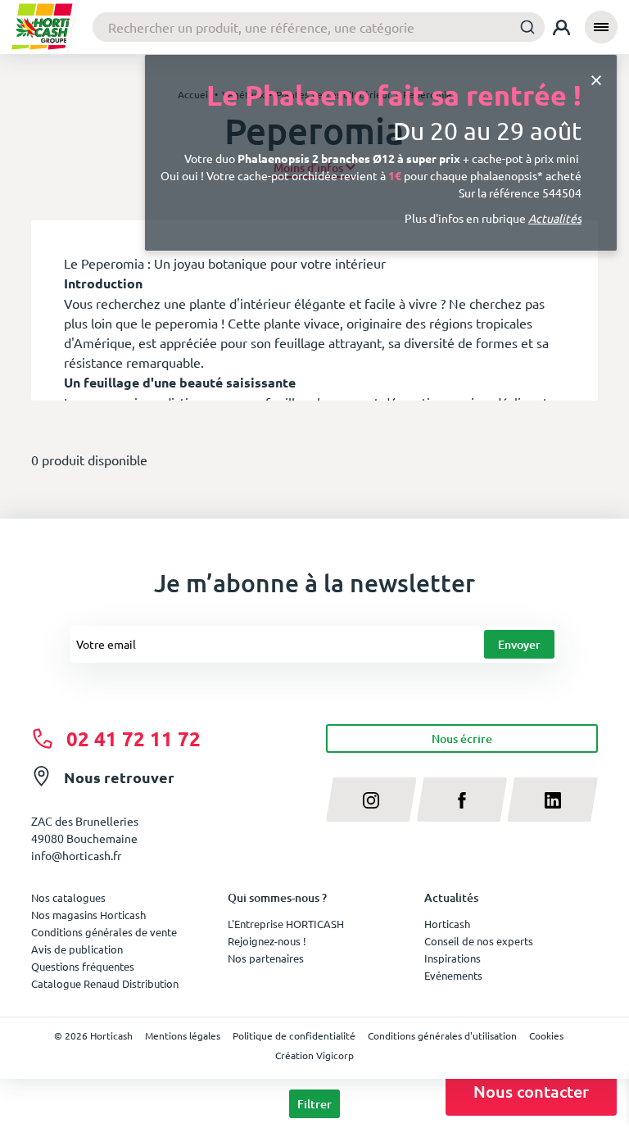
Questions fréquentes (82, 966)
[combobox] (319, 27)
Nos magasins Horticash (88, 915)
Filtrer (314, 1104)
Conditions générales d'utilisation (442, 1035)
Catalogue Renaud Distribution (105, 983)
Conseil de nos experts (478, 941)
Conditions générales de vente (104, 932)
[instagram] (371, 799)
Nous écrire (462, 738)
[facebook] (462, 799)
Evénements (453, 975)
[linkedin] (552, 799)
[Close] (596, 79)
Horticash (447, 924)
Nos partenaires (266, 958)
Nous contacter (531, 1091)
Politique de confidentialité (294, 1035)
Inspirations (452, 958)
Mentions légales (182, 1035)
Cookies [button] (546, 1035)
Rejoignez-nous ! (267, 941)
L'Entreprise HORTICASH (286, 924)
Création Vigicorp (314, 1055)
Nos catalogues (68, 897)
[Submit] (527, 26)
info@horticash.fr (76, 855)
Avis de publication (77, 949)
